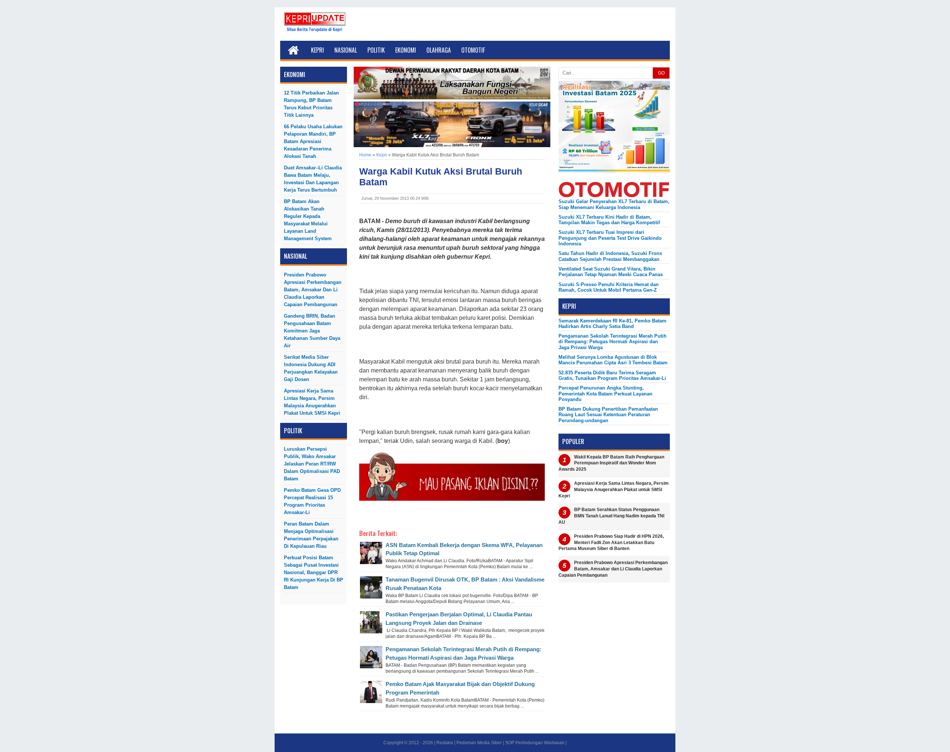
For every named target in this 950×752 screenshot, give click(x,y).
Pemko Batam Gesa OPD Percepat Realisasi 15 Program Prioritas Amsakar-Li (312, 501)
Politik (376, 50)
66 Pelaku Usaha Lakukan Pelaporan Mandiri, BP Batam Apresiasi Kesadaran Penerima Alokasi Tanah (313, 141)
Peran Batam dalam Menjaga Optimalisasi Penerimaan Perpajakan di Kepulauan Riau (311, 535)
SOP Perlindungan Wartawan (534, 742)
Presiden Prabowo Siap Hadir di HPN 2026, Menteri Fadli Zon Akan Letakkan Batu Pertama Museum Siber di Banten (611, 542)
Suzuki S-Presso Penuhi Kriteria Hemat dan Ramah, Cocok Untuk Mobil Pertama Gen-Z (608, 287)
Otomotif (473, 50)
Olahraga (438, 50)
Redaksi (444, 742)
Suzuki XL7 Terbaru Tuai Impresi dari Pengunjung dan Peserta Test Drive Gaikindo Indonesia (610, 237)
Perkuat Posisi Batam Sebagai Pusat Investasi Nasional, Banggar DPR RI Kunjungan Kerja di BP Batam (313, 572)
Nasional (345, 50)
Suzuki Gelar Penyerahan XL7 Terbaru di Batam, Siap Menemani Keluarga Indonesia (613, 204)
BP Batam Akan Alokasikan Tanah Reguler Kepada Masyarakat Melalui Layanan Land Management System (308, 220)
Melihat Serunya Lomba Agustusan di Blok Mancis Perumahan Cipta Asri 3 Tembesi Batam (613, 359)
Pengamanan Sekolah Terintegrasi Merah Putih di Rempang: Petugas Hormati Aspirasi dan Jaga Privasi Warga (612, 341)
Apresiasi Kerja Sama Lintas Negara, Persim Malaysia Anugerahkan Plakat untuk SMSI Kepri (312, 402)
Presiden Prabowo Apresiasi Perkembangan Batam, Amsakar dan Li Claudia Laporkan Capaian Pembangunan (312, 289)
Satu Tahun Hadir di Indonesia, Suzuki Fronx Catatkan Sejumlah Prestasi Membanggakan (610, 256)
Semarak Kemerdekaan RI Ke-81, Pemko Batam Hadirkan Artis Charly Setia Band (612, 323)
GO (661, 73)
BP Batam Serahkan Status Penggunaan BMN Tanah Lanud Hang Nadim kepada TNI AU (611, 516)
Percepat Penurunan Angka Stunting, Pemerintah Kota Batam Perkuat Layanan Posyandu (605, 393)
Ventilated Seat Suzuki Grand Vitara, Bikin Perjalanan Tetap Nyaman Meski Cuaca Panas (610, 271)
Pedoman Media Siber (479, 742)
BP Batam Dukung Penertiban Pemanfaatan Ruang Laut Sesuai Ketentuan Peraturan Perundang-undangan (608, 414)
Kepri (317, 50)
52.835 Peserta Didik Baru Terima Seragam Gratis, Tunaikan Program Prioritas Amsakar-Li (612, 375)
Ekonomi (405, 50)
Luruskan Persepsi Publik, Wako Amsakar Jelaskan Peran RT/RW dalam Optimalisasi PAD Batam (312, 463)
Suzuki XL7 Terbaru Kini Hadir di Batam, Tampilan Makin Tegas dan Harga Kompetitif (609, 219)
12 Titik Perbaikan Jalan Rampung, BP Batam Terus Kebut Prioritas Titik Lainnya (311, 104)
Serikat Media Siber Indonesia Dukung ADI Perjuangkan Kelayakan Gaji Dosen (311, 368)
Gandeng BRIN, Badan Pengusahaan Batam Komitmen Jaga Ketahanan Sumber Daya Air (312, 330)
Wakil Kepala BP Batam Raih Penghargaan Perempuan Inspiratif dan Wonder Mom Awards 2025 (611, 463)
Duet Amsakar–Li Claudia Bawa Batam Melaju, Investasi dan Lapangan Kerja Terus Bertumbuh (313, 179)
